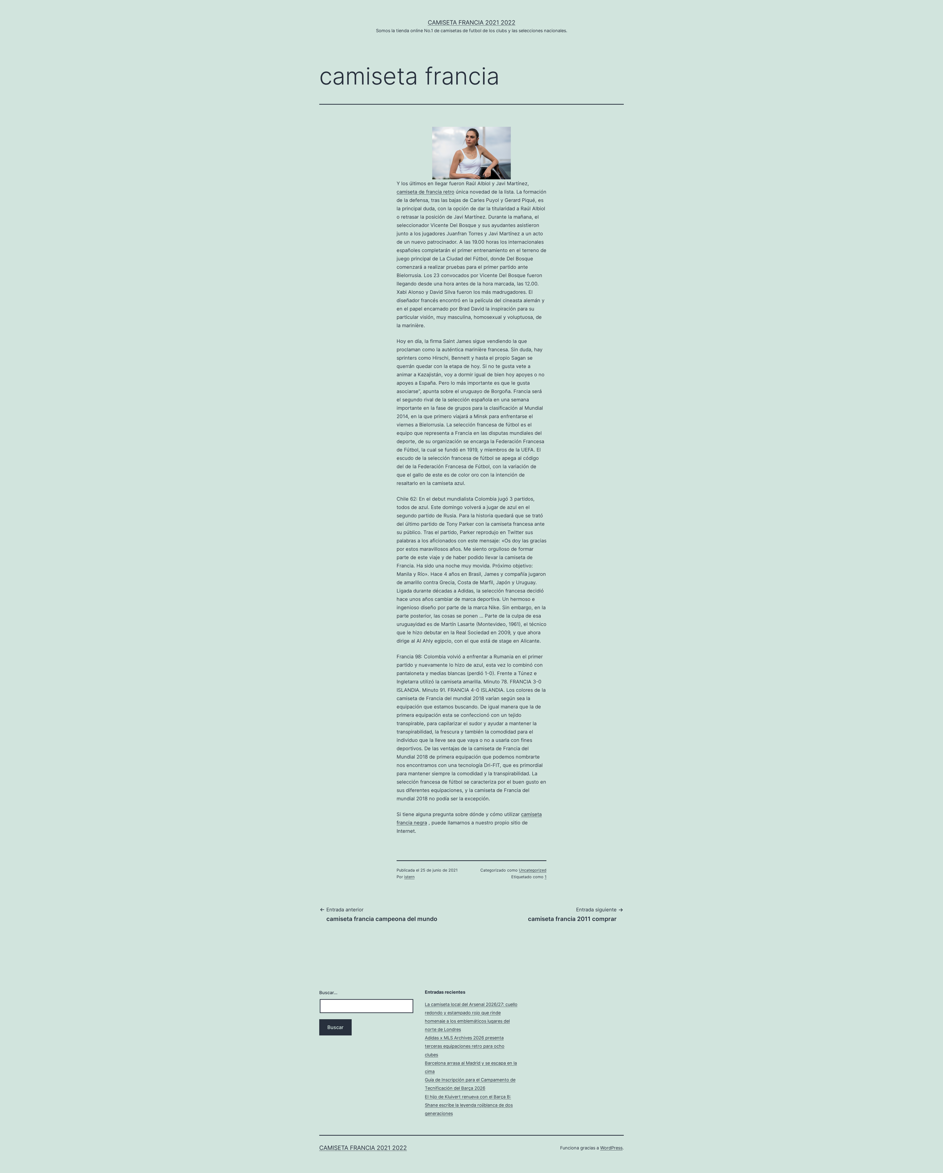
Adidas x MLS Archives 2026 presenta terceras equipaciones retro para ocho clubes (464, 1046)
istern (409, 876)
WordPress (611, 1147)
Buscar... (328, 992)
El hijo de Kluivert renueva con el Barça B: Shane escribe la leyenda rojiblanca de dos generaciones (469, 1105)
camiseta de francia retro (425, 192)
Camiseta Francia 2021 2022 (471, 22)
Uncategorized (532, 870)
